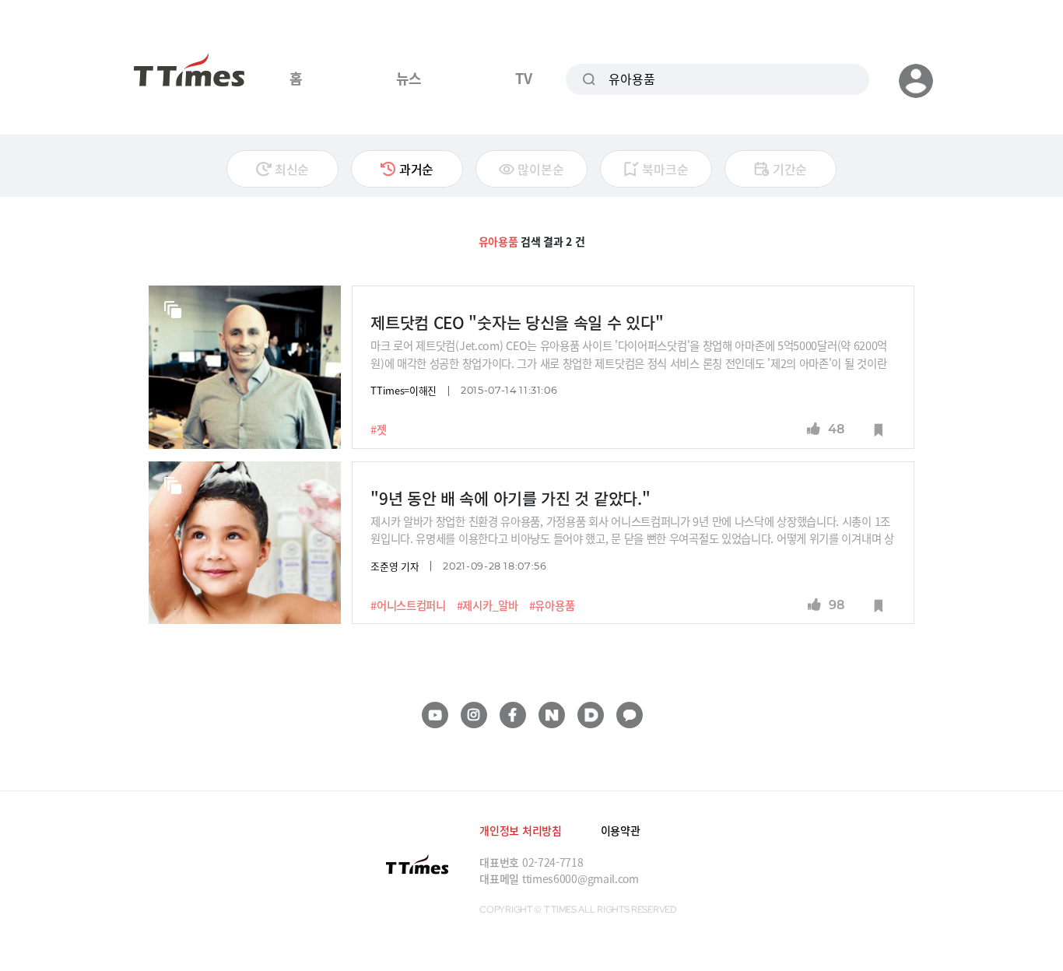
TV (523, 78)
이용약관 (620, 830)
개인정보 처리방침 (520, 830)
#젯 (378, 429)
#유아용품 (552, 605)
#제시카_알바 (487, 605)
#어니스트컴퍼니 (408, 605)
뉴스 (409, 78)
